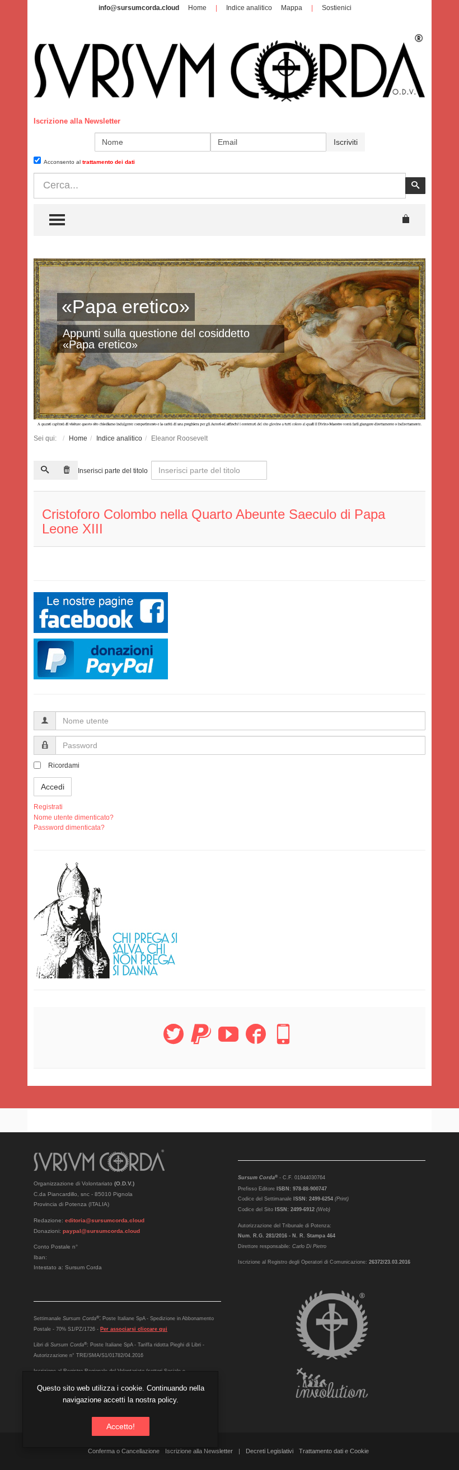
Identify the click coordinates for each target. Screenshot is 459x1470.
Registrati (48, 807)
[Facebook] (256, 1040)
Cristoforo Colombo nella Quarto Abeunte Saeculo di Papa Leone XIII (213, 521)
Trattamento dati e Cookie (334, 1451)
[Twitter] (173, 1040)
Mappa (291, 8)
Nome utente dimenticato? (74, 817)
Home (197, 8)
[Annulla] (66, 470)
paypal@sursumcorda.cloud (101, 1231)
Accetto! (120, 1426)
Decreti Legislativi (269, 1451)
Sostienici (337, 8)
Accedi (52, 786)
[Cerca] (45, 470)
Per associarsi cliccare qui (133, 1329)
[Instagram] (283, 1040)
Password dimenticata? (69, 827)
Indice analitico (249, 8)
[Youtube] (228, 1040)
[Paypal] (201, 1040)
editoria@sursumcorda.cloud (104, 1220)
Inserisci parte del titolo (113, 471)
